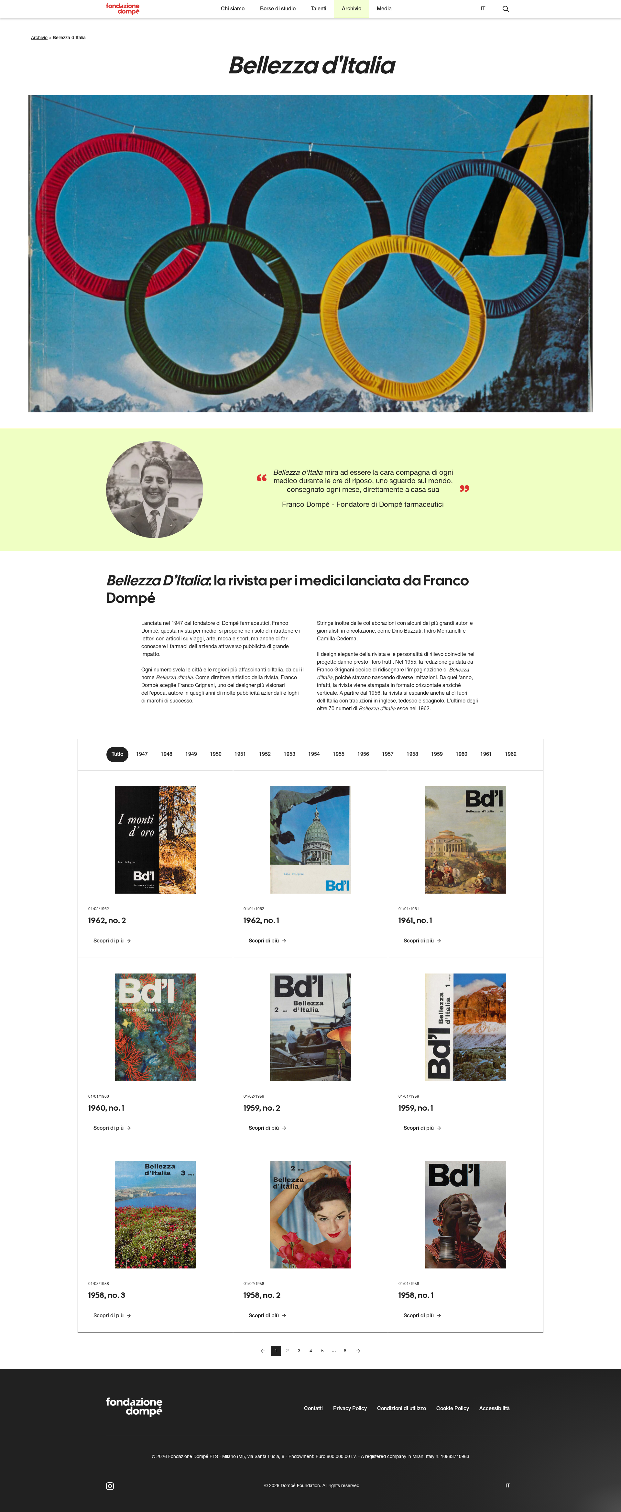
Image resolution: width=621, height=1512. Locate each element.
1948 (166, 754)
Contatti (313, 1408)
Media (384, 9)
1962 (511, 754)
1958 (412, 754)
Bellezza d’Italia (69, 38)
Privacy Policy (350, 1408)
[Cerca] (506, 9)
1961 (486, 754)
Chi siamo (233, 9)
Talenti (318, 9)
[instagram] (110, 1486)
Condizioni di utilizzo (401, 1408)
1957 (388, 754)
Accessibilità (494, 1408)
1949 (191, 754)
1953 (289, 754)
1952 (265, 754)
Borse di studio (278, 9)
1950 (216, 754)
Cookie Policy (452, 1408)
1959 (437, 754)
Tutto (117, 754)
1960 (461, 754)
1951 (240, 754)
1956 (363, 754)
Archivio (351, 9)
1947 (142, 754)
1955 (338, 754)
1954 (314, 754)
